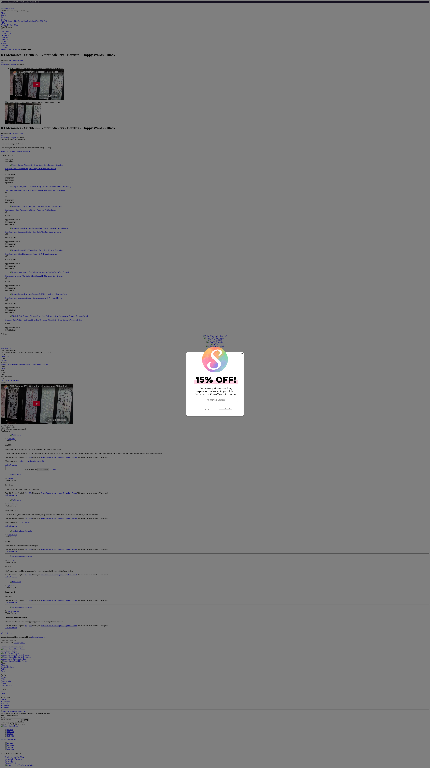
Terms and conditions (225, 409)
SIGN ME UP (216, 405)
